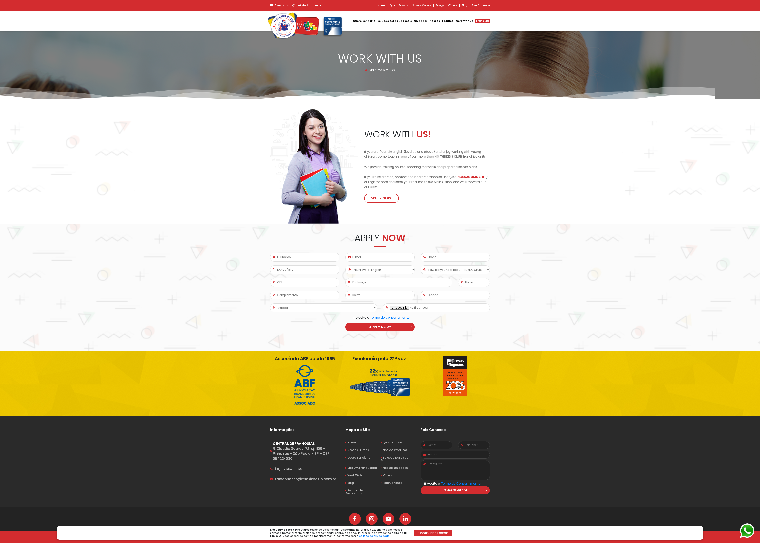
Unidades (421, 21)
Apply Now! (381, 198)
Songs (440, 5)
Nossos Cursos (421, 5)
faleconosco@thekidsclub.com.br (298, 5)
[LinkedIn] (405, 519)
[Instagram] (372, 519)
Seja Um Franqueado (362, 467)
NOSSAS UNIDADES (471, 177)
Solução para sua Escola (394, 21)
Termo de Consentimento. (390, 317)
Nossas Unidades (395, 467)
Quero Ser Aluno (364, 21)
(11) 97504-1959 (288, 469)
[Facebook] (355, 519)
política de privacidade (374, 536)
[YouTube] (388, 519)
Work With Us (464, 21)
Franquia (482, 21)
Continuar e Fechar (433, 533)
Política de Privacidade (354, 492)
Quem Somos (399, 5)
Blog (464, 5)
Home (382, 5)
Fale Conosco (480, 5)
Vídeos (452, 5)
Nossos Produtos (441, 21)
